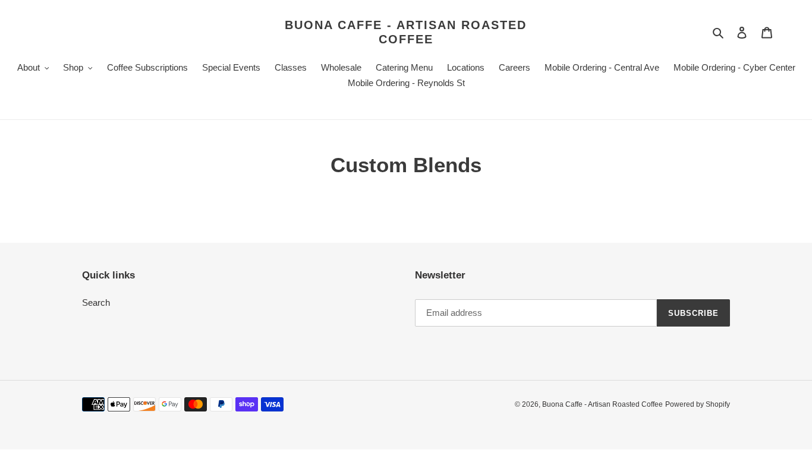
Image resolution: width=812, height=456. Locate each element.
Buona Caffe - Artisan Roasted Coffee (406, 32)
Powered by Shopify (697, 404)
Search (96, 302)
